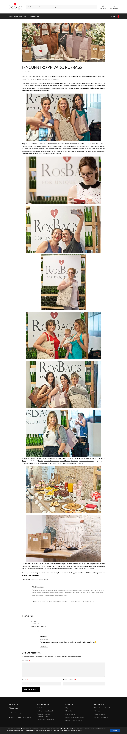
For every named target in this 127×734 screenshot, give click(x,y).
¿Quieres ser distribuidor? (45, 711)
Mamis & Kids (80, 144)
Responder (35, 631)
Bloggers (77, 601)
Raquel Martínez (65, 461)
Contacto (40, 708)
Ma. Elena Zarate (38, 587)
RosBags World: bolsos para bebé (58, 601)
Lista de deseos (114, 8)
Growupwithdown (39, 146)
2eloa (23, 146)
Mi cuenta (103, 8)
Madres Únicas (89, 601)
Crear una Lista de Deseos (73, 720)
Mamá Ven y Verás (30, 148)
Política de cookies (99, 714)
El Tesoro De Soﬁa (95, 146)
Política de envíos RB (43, 716)
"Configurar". (79, 730)
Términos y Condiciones (101, 717)
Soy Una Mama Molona (62, 144)
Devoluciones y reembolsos (45, 720)
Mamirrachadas (77, 146)
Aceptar (115, 730)
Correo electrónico (69, 680)
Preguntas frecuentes (43, 714)
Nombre (25, 680)
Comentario (26, 661)
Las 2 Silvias (95, 144)
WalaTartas (74, 461)
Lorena (33, 621)
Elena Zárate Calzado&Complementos (70, 458)
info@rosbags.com (19, 713)
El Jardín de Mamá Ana (51, 461)
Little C (45, 144)
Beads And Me (50, 148)
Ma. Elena (43, 636)
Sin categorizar (44, 601)
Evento (82, 601)
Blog (66, 708)
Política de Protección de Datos (103, 708)
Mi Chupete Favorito (59, 146)
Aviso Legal (97, 711)
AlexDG (40, 461)
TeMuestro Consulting (86, 461)
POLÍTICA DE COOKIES (28, 730)
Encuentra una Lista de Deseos (74, 717)
